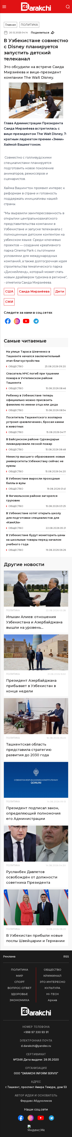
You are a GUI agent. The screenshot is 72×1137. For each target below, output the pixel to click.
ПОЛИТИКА (29, 24)
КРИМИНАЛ (52, 975)
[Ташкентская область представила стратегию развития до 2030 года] (36, 716)
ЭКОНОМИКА (19, 1000)
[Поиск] (68, 6)
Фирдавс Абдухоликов (36, 1100)
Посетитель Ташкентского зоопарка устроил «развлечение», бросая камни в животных (35, 422)
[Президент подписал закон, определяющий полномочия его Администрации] (36, 780)
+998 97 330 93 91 (36, 1032)
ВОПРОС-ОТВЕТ (19, 988)
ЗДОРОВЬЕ (19, 994)
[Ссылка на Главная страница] (36, 6)
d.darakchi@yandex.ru (36, 1045)
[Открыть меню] (4, 6)
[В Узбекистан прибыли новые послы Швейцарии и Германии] (36, 907)
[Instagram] (17, 321)
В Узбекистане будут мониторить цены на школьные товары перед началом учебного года (35, 539)
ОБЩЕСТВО (52, 969)
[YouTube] (26, 321)
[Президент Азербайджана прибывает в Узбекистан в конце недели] (36, 652)
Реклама (9, 956)
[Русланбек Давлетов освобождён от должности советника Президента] (36, 843)
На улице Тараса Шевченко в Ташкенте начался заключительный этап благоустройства (33, 356)
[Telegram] (36, 321)
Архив (52, 1000)
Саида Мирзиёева (34, 291)
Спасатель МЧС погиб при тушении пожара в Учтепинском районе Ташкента (32, 378)
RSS (66, 956)
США (9, 291)
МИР (19, 975)
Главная (10, 24)
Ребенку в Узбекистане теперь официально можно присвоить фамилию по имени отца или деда (32, 400)
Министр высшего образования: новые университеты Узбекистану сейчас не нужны (35, 461)
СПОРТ (19, 982)
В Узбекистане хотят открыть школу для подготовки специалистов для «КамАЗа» (33, 518)
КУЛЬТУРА (52, 988)
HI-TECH (52, 994)
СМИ (9, 302)
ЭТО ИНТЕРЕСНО (52, 982)
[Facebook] (8, 321)
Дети (59, 291)
